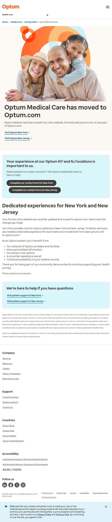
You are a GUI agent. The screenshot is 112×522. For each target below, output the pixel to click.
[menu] (108, 7)
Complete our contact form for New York (31, 183)
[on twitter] (16, 484)
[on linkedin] (4, 484)
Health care (7, 15)
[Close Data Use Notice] (106, 506)
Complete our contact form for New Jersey (34, 190)
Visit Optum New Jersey (17, 138)
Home (5, 22)
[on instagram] (23, 484)
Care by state (30, 22)
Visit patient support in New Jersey (25, 301)
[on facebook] (10, 484)
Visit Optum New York (16, 132)
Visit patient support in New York (24, 295)
